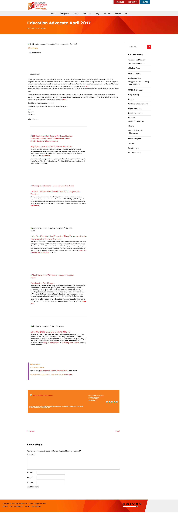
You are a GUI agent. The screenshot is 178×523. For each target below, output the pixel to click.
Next (117, 431)
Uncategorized (133, 148)
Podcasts (107, 14)
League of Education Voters (37, 6)
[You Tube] (127, 504)
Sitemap (27, 506)
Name (30, 472)
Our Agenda (64, 14)
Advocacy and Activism (136, 60)
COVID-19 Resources (135, 90)
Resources (87, 14)
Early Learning (133, 95)
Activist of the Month (137, 63)
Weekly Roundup (134, 153)
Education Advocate (136, 121)
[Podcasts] (124, 504)
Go (149, 47)
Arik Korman (42, 28)
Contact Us (133, 2)
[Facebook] (131, 504)
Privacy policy (36, 506)
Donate (145, 2)
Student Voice (134, 68)
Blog (97, 14)
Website (30, 483)
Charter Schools (134, 74)
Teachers (131, 143)
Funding (131, 99)
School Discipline (134, 139)
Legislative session (135, 113)
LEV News (131, 118)
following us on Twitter (70, 343)
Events (76, 14)
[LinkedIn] (137, 504)
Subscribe (120, 2)
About (53, 14)
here (86, 86)
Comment (31, 454)
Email (29, 477)
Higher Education (134, 109)
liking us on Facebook (51, 343)
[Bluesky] (133, 504)
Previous (31, 431)
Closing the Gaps (134, 78)
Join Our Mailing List (16, 506)
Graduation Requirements (138, 104)
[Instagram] (140, 504)
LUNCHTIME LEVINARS (37, 367)
